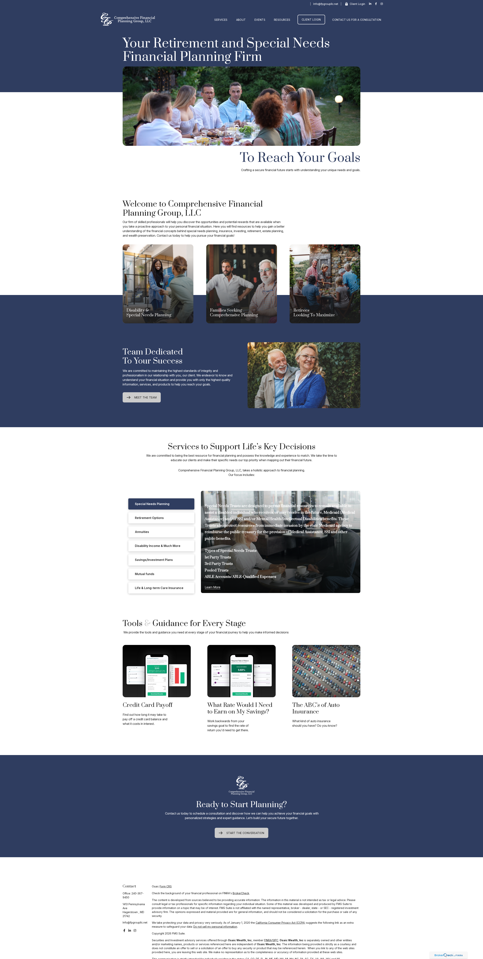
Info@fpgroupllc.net (325, 3)
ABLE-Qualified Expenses (254, 576)
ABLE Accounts (218, 576)
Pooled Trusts (216, 570)
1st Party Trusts (218, 557)
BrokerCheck (241, 893)
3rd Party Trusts (219, 563)
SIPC (275, 940)
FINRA (267, 940)
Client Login (357, 3)
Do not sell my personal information (215, 926)
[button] (221, 19)
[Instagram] (135, 930)
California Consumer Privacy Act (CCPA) (280, 922)
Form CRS (166, 886)
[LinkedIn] (370, 4)
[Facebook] (376, 4)
